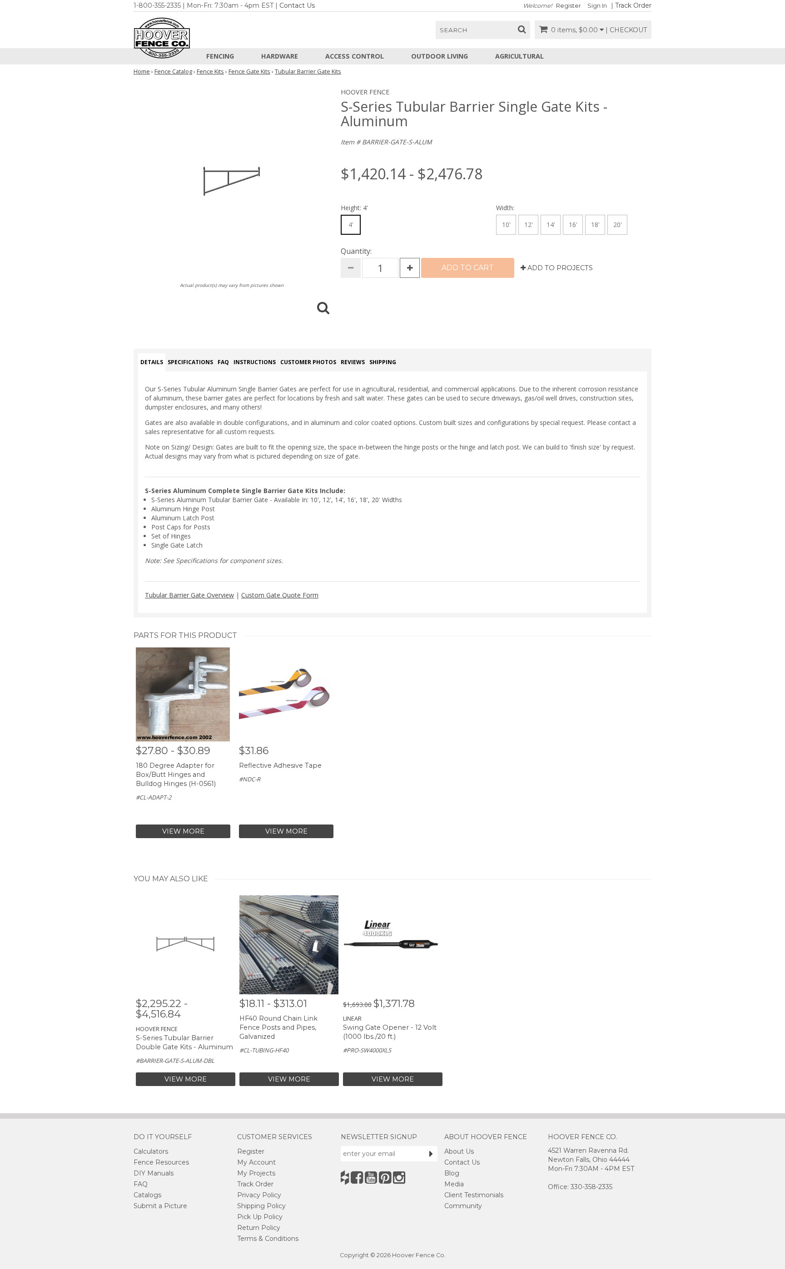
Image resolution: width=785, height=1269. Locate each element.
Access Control (354, 56)
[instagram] (399, 1177)
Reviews (353, 362)
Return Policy (258, 1228)
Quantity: (356, 251)
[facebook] (357, 1177)
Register (568, 5)
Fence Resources (161, 1162)
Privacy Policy (259, 1195)
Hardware (279, 56)
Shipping (382, 362)
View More (183, 831)
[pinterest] (385, 1177)
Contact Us (297, 5)
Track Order (633, 5)
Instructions (255, 362)
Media (454, 1184)
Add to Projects (559, 268)
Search (453, 30)
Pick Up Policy (260, 1217)
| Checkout (626, 30)
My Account (256, 1162)
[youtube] (371, 1177)
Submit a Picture (160, 1206)
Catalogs (147, 1195)
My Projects (256, 1173)
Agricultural (519, 56)
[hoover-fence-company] (345, 1177)
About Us (459, 1151)
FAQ (223, 362)
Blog (451, 1173)
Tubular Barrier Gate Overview (189, 595)
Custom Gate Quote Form (279, 595)
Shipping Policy (261, 1206)
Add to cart (468, 267)
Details (151, 362)
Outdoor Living (439, 56)
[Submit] (431, 1153)
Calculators (151, 1151)
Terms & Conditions (267, 1238)
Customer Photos (308, 362)
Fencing (220, 56)
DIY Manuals (154, 1173)
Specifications (190, 362)
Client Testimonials (473, 1195)
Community (463, 1206)
